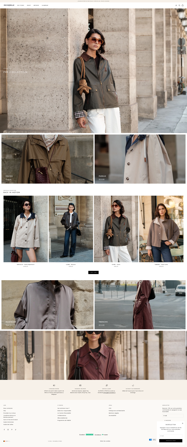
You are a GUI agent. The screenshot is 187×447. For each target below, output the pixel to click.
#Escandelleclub (62, 418)
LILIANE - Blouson (71, 264)
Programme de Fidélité (64, 420)
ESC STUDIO (20, 5)
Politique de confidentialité (117, 410)
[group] (93, 70)
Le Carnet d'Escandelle (64, 413)
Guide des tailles (8, 424)
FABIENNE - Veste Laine (161, 264)
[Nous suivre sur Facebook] (4, 429)
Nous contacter (8, 408)
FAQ (5, 410)
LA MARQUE (45, 5)
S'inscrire (168, 420)
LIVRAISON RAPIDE (54, 388)
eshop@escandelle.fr (109, 392)
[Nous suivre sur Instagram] (8, 429)
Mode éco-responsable (64, 410)
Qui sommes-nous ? (63, 408)
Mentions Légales (114, 413)
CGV (110, 408)
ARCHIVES (36, 5)
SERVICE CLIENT (106, 388)
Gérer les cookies (105, 441)
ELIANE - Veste (116, 264)
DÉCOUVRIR (8, 179)
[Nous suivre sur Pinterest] (12, 429)
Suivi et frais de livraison (11, 419)
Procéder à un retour (10, 413)
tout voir (93, 272)
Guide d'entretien (9, 422)
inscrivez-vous (171, 440)
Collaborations (62, 415)
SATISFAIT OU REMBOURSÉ (133, 388)
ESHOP (29, 5)
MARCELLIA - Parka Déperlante (25, 264)
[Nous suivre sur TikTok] (15, 429)
